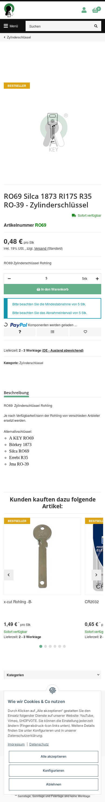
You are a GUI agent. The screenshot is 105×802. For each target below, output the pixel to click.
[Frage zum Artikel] (20, 332)
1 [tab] (40, 646)
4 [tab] (55, 646)
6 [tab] (64, 646)
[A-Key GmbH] (9, 10)
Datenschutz (39, 744)
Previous (8, 575)
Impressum (16, 744)
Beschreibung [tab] (16, 392)
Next (96, 575)
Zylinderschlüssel (31, 363)
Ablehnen (53, 784)
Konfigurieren (53, 770)
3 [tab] (50, 646)
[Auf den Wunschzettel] (85, 332)
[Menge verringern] (9, 278)
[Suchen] (96, 26)
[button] (84, 10)
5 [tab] (59, 646)
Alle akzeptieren (53, 756)
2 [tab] (45, 646)
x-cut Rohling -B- (18, 601)
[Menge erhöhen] (96, 278)
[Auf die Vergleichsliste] (52, 332)
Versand (40, 248)
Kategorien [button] (15, 674)
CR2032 (92, 601)
